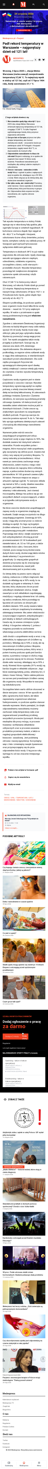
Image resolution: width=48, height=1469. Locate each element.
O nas (5, 1414)
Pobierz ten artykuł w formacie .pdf (23, 770)
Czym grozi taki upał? (11, 1002)
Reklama (6, 1420)
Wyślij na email (14, 784)
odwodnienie (31, 800)
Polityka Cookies (8, 1427)
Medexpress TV (8, 1403)
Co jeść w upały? (9, 933)
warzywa (20, 800)
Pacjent (20, 38)
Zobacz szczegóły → (11, 828)
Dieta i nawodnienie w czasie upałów (18, 902)
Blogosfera (6, 1410)
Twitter (5, 1440)
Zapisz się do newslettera (19, 777)
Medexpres (18, 58)
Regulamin (6, 1043)
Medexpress (9, 1393)
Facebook (6, 1444)
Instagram (6, 1447)
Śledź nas (8, 1434)
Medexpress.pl (9, 38)
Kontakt (5, 1430)
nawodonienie (9, 800)
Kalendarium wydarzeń (11, 1399)
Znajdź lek (6, 1406)
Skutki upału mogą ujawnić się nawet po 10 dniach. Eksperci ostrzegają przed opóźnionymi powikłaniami (23, 967)
